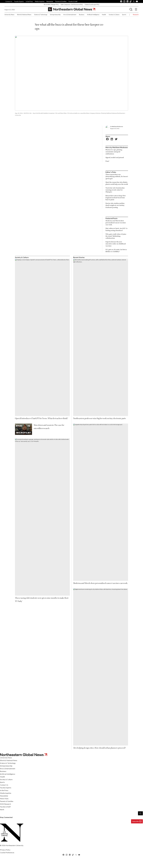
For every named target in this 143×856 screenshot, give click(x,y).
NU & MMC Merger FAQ (51, 4)
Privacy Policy (5, 850)
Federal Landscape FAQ (92, 4)
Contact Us (8, 1)
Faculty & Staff (73, 1)
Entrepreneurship (55, 14)
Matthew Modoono (117, 126)
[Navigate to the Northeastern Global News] (71, 9)
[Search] (140, 813)
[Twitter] (116, 139)
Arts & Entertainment (69, 14)
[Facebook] (107, 139)
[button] (130, 9)
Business (81, 14)
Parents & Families (60, 1)
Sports (124, 14)
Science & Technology (40, 14)
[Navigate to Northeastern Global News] (71, 754)
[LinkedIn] (111, 139)
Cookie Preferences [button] (7, 852)
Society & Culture (114, 14)
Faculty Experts (19, 1)
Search (2, 809)
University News (9, 14)
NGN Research (5, 804)
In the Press (29, 1)
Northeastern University (14, 845)
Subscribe (135, 821)
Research (135, 14)
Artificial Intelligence (93, 14)
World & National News (24, 14)
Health (104, 14)
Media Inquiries (39, 1)
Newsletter (49, 1)
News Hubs (4, 798)
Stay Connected (6, 817)
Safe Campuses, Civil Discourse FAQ (72, 4)
